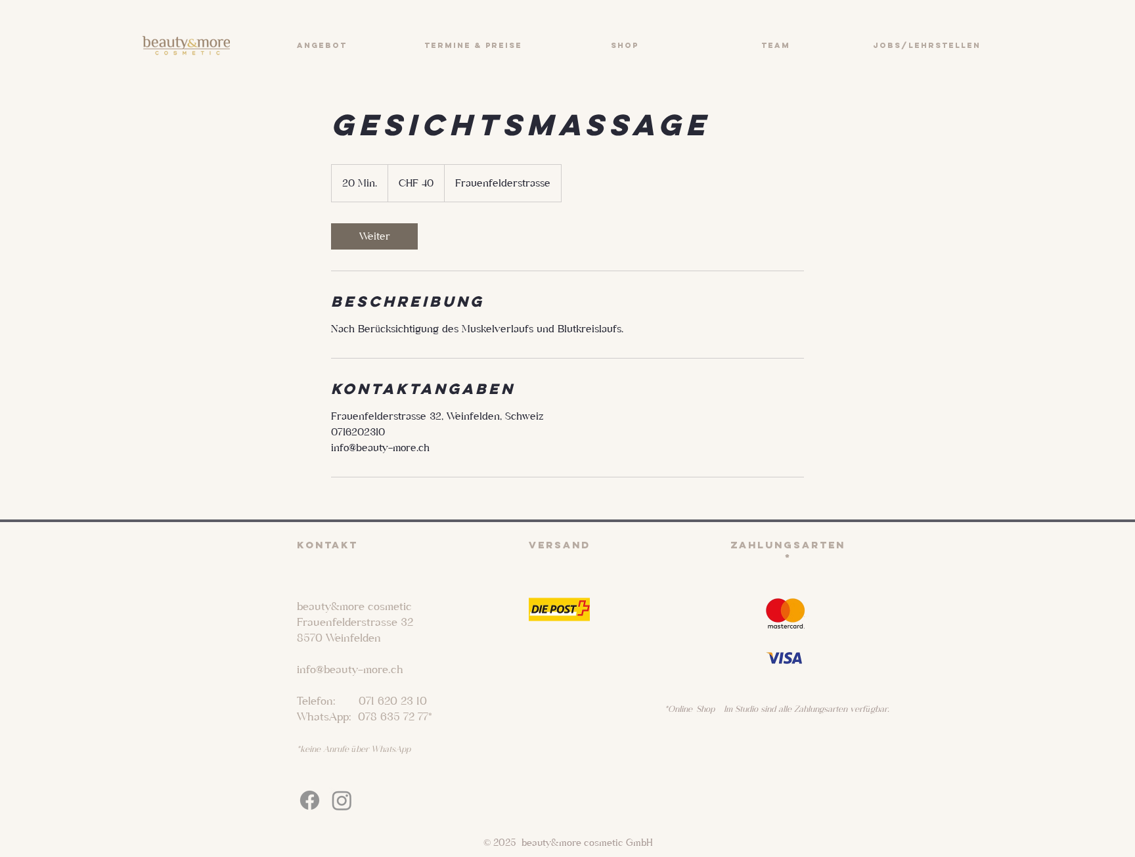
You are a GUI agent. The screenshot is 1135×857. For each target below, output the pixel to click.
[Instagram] (342, 800)
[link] (374, 236)
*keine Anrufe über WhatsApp (354, 749)
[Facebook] (310, 800)
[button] (321, 45)
